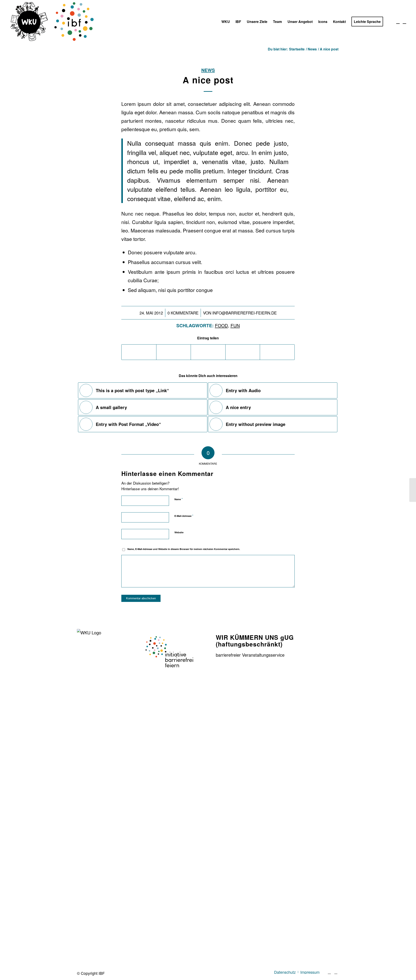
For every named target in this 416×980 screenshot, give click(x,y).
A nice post (208, 80)
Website (179, 532)
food (221, 325)
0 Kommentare (182, 313)
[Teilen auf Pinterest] (243, 352)
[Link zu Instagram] (404, 21)
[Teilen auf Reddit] (277, 352)
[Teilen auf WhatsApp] (208, 352)
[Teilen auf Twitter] (173, 352)
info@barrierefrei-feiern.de (244, 313)
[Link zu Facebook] (398, 21)
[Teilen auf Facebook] (139, 352)
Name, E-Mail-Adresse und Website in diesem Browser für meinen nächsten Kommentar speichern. (183, 549)
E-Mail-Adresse (183, 516)
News (208, 70)
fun (235, 325)
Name (178, 499)
